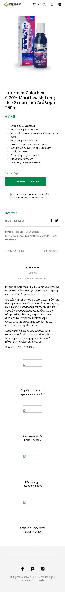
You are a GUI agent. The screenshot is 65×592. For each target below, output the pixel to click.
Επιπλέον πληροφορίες (32, 278)
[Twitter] (57, 221)
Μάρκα (33, 272)
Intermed (11, 213)
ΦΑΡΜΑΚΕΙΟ (10, 239)
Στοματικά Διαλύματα (27, 236)
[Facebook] (52, 221)
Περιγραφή (32, 267)
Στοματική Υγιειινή (49, 236)
